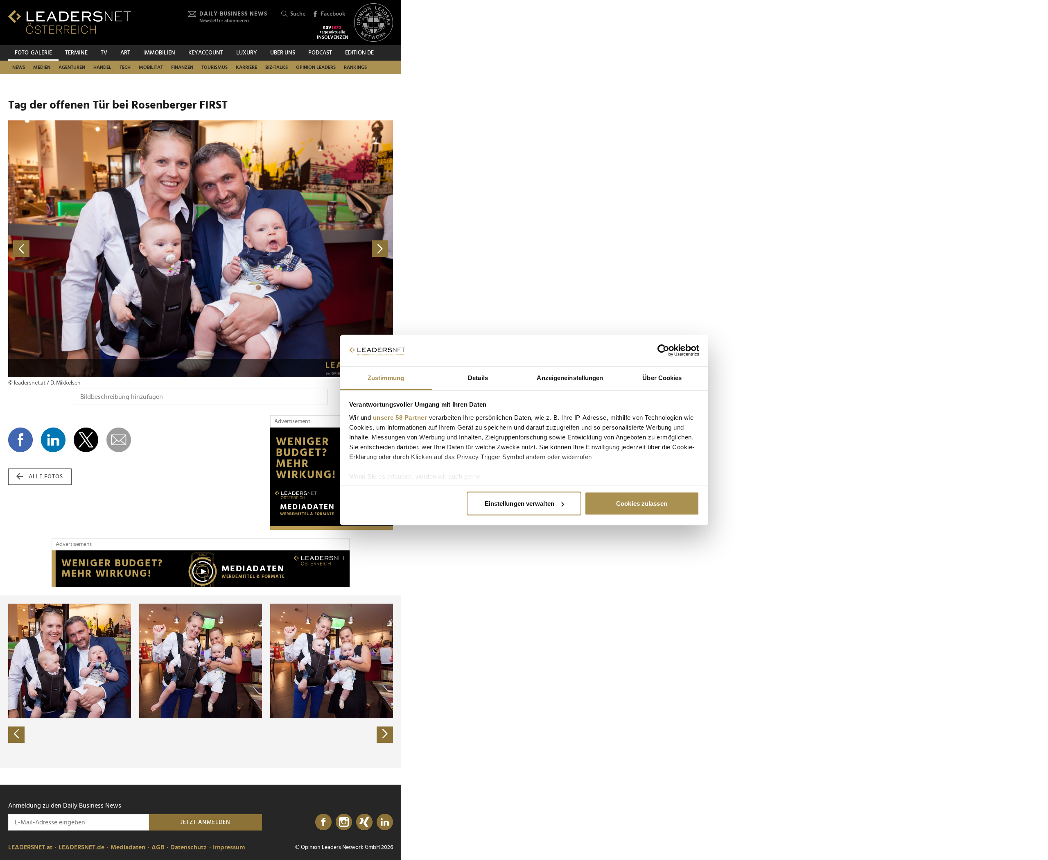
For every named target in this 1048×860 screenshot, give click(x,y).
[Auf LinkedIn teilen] (53, 440)
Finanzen (182, 67)
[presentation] (16, 734)
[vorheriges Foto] (104, 248)
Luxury (246, 53)
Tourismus (214, 67)
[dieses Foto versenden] (118, 440)
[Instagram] (344, 822)
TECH (125, 67)
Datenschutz (188, 847)
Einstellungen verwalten (519, 503)
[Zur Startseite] (69, 22)
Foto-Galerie (33, 53)
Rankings (355, 67)
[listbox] (200, 682)
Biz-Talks (276, 67)
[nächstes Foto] (297, 248)
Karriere (246, 67)
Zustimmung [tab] (386, 377)
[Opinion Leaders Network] (373, 22)
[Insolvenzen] (332, 32)
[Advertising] (331, 479)
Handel (102, 67)
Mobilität (151, 67)
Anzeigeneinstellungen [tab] (570, 377)
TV (104, 53)
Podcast (320, 53)
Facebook (333, 14)
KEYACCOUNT (205, 53)
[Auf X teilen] (86, 440)
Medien (41, 67)
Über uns (282, 53)
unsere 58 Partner (400, 417)
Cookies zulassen (641, 503)
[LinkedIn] (385, 822)
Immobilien (159, 53)
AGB (157, 847)
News (18, 67)
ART (125, 53)
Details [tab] (478, 377)
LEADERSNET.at (30, 847)
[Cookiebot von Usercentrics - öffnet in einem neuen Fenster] (663, 350)
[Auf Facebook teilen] (20, 440)
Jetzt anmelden (205, 822)
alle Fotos (46, 477)
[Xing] (364, 822)
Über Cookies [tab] (662, 377)
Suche (297, 14)
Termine (76, 53)
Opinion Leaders (316, 67)
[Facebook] (323, 822)
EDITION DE (359, 53)
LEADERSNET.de (81, 847)
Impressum (229, 847)
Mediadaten (128, 847)
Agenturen (72, 67)
